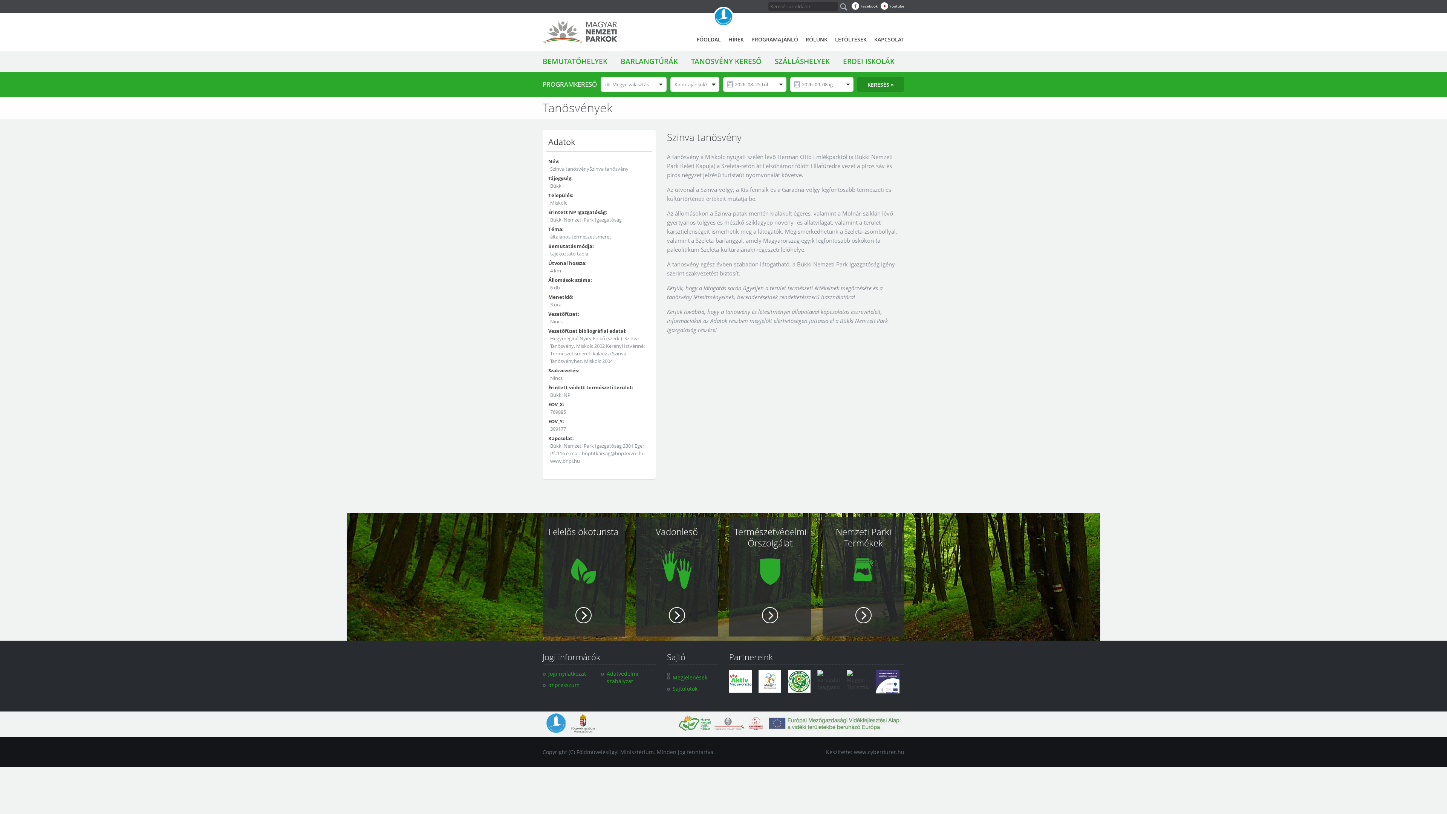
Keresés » (880, 84)
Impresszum (564, 685)
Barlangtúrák (649, 61)
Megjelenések (690, 677)
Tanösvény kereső (726, 61)
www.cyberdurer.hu (879, 752)
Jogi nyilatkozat (567, 673)
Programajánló (774, 39)
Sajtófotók (685, 688)
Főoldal (709, 39)
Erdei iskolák (869, 61)
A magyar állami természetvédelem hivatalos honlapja (723, 17)
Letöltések (851, 39)
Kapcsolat (889, 39)
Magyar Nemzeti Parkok (580, 32)
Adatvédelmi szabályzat (622, 677)
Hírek (736, 39)
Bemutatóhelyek (575, 61)
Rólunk (817, 39)
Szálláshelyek (802, 61)
